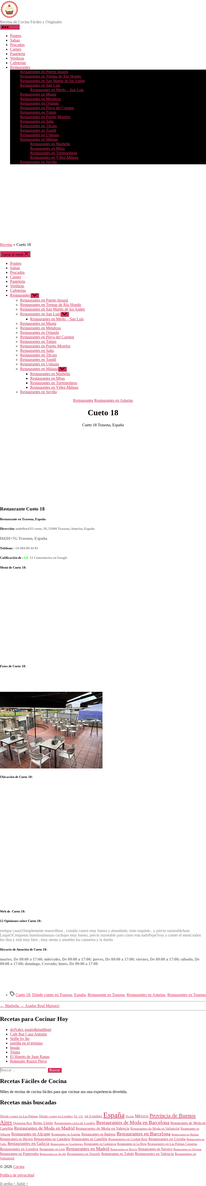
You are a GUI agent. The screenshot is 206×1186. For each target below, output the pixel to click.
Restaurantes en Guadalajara (66, 1143)
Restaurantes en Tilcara (38, 126)
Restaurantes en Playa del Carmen (47, 108)
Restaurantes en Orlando (39, 103)
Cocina (18, 1166)
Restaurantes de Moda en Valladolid (155, 1128)
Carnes (15, 49)
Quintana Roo (22, 1123)
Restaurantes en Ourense (187, 1149)
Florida (130, 1116)
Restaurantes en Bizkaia (185, 1134)
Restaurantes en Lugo (52, 1149)
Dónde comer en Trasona (52, 995)
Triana (15, 1052)
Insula (15, 1047)
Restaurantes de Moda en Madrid (44, 1128)
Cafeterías (18, 63)
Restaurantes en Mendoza (40, 99)
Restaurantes (20, 67)
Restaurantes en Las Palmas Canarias (172, 1144)
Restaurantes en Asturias (113, 400)
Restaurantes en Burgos (16, 1139)
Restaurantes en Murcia (123, 1149)
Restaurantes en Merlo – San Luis (57, 90)
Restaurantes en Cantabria (52, 1139)
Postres (15, 36)
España (80, 995)
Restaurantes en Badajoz (98, 1134)
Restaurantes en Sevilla (38, 162)
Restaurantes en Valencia (154, 1154)
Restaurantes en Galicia (28, 1143)
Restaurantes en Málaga (39, 139)
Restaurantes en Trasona (186, 995)
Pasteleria (17, 54)
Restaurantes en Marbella (50, 144)
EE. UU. (79, 1116)
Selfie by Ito (19, 1038)
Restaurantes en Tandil (38, 130)
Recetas (6, 244)
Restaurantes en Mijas (47, 148)
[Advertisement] (103, 203)
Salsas (15, 40)
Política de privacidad (17, 1175)
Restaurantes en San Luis (40, 85)
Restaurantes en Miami (38, 94)
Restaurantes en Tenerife (83, 1154)
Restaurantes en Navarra (155, 1149)
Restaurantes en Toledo (117, 1154)
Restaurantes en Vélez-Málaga (54, 157)
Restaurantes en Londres (19, 1149)
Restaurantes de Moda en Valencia (102, 1128)
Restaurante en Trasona (106, 995)
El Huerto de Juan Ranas (29, 1057)
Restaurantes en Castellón (89, 1139)
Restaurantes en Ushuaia (39, 135)
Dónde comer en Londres (56, 1116)
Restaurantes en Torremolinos (53, 153)
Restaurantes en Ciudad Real (127, 1139)
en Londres (93, 1116)
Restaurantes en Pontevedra (19, 1154)
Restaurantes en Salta (37, 121)
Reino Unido (43, 1123)
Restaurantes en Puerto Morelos (45, 117)
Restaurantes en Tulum (38, 112)
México (141, 1116)
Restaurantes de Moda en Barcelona (132, 1122)
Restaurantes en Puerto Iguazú (44, 72)
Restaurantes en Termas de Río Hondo (50, 76)
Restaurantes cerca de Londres (74, 1123)
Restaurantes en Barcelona (144, 1133)
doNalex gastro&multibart (30, 1029)
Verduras (17, 58)
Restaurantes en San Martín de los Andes (52, 81)
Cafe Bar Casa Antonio (28, 1034)
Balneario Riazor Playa (28, 1061)
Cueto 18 (23, 995)
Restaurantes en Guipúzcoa (100, 1144)
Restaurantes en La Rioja (131, 1144)
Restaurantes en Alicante (30, 1134)
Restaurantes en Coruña (167, 1139)
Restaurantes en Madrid (87, 1148)
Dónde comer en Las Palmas (19, 1116)
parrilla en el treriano (26, 1043)
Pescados (17, 45)
